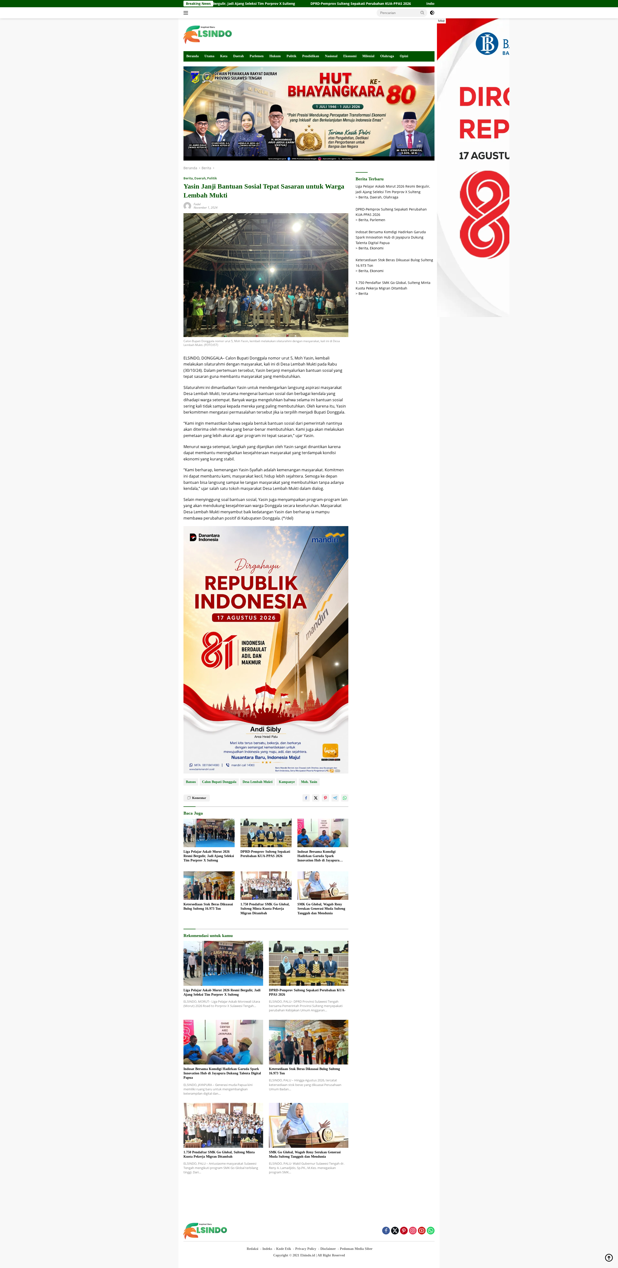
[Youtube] (422, 1231)
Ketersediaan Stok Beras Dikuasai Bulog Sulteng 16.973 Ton (208, 906)
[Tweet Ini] (315, 798)
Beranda (192, 56)
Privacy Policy (305, 1249)
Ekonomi (350, 56)
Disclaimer (328, 1249)
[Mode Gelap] (432, 13)
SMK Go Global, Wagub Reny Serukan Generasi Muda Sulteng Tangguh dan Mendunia (321, 908)
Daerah (238, 56)
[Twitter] (395, 1231)
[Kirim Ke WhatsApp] (344, 798)
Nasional (331, 56)
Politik (291, 56)
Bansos (191, 782)
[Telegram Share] (335, 798)
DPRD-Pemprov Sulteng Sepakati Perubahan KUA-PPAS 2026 (281, 3)
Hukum (275, 56)
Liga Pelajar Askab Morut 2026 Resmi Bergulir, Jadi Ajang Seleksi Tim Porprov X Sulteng (208, 856)
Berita (188, 178)
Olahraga (387, 56)
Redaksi (252, 1249)
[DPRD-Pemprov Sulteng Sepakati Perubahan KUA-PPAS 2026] (266, 833)
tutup (441, 20)
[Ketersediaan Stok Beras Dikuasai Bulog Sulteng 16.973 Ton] (209, 885)
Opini (404, 56)
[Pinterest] (404, 1231)
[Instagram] (413, 1231)
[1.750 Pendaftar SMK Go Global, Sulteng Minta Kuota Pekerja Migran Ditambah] (266, 885)
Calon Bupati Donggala (219, 782)
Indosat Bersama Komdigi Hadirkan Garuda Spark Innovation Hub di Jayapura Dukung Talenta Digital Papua (319, 856)
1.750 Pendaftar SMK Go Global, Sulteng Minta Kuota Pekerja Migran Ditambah (265, 908)
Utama (209, 56)
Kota (223, 56)
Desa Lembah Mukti (258, 782)
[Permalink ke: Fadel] (187, 205)
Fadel (197, 204)
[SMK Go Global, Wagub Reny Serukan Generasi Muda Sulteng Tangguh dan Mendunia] (323, 885)
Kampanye (287, 782)
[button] (422, 12)
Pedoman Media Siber (356, 1249)
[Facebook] (386, 1231)
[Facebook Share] (306, 798)
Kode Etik (283, 1249)
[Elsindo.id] (207, 34)
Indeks (267, 1249)
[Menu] (186, 13)
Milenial (368, 56)
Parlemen (257, 56)
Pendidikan (310, 56)
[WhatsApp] (431, 1231)
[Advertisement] (347, 34)
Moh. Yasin (309, 782)
